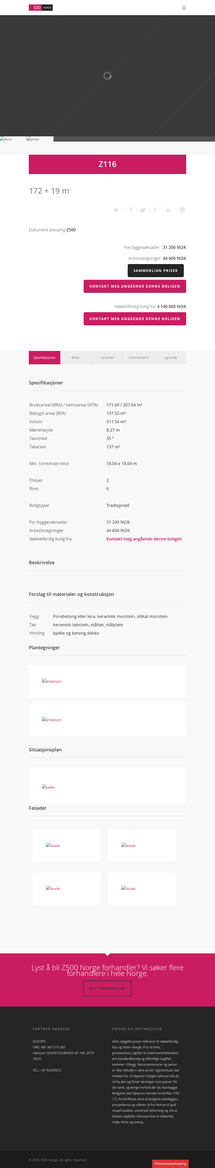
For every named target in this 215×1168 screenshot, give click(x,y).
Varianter (107, 357)
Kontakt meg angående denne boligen (144, 539)
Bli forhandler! (107, 988)
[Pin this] (181, 210)
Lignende (170, 357)
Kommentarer (139, 357)
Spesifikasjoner (44, 357)
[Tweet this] (143, 210)
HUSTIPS (39, 1041)
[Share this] (131, 210)
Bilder (76, 357)
